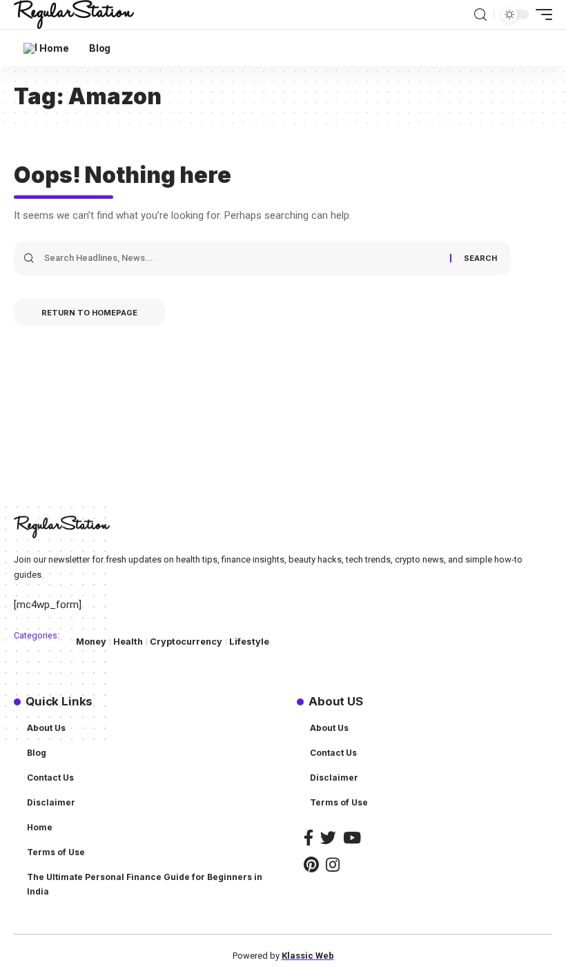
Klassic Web (308, 955)
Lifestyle (249, 641)
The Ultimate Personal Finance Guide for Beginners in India (144, 884)
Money (91, 641)
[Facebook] (308, 837)
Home (39, 827)
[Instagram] (332, 864)
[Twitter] (328, 837)
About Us (46, 728)
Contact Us (50, 777)
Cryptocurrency (186, 641)
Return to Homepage (89, 313)
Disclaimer (51, 802)
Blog (36, 753)
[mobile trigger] (540, 14)
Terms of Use (56, 852)
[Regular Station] (74, 14)
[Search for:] (242, 258)
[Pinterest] (311, 864)
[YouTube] (352, 837)
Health (128, 641)
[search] (480, 15)
